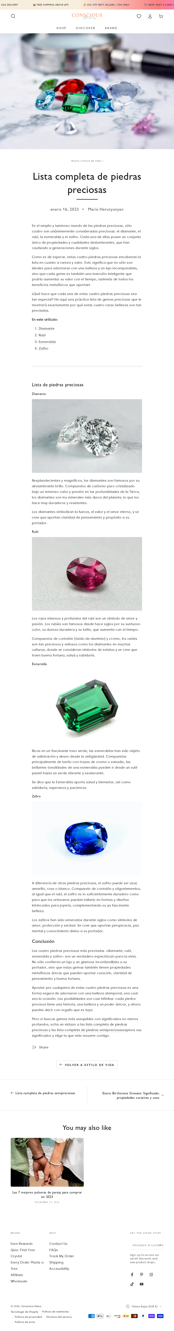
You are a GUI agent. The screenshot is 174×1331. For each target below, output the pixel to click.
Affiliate (17, 1275)
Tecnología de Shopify (24, 1311)
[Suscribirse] (161, 1245)
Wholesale (19, 1281)
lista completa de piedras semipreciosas (90, 1030)
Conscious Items (31, 1306)
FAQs (53, 1250)
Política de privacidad (28, 1316)
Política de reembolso (55, 1311)
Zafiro (44, 348)
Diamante (47, 328)
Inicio (75, 161)
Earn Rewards (22, 1244)
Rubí (42, 335)
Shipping (56, 1262)
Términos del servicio (59, 1316)
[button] (13, 16)
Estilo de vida (91, 161)
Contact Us (58, 1244)
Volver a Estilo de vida (90, 1065)
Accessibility (59, 1269)
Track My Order (61, 1256)
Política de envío (25, 1322)
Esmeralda (47, 342)
